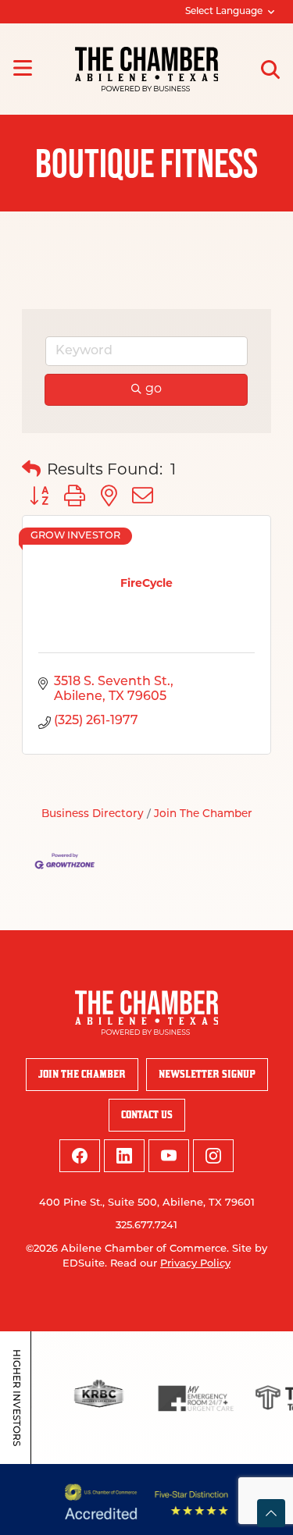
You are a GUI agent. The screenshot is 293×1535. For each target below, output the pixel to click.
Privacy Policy (195, 1264)
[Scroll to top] (271, 1513)
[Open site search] (270, 69)
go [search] (153, 389)
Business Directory (92, 814)
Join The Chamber (203, 814)
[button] (31, 471)
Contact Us (147, 1115)
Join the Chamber (82, 1074)
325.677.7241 (146, 1226)
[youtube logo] (168, 1155)
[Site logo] (146, 69)
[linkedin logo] (124, 1155)
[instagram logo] (213, 1155)
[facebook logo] (79, 1155)
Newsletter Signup (207, 1074)
